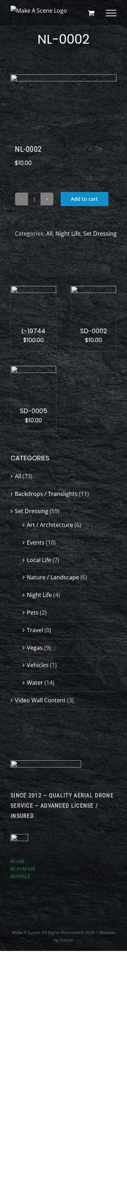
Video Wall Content (40, 700)
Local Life (39, 560)
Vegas (35, 648)
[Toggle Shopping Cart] (91, 13)
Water (35, 682)
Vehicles (38, 665)
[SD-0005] (33, 371)
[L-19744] (33, 291)
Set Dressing (100, 233)
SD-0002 (93, 330)
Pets (32, 612)
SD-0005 (33, 410)
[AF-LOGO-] (46, 763)
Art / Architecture (50, 525)
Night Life (67, 233)
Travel (35, 630)
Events (35, 542)
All (49, 233)
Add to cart (84, 198)
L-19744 (34, 330)
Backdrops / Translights (46, 494)
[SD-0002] (93, 291)
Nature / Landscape (53, 577)
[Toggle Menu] (111, 13)
